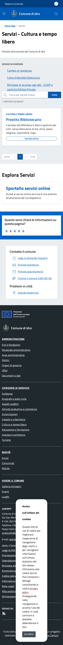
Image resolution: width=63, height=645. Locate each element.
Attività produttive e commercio (19, 409)
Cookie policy (9, 576)
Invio (54, 95)
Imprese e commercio (13, 435)
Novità (6, 452)
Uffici (5, 370)
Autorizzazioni (10, 414)
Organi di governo (11, 365)
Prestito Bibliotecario (23, 119)
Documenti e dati (11, 376)
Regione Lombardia (14, 3)
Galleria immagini (11, 486)
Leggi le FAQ (9, 550)
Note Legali (8, 586)
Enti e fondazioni (11, 345)
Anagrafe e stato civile (14, 399)
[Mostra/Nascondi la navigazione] (4, 13)
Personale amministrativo (16, 350)
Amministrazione (13, 339)
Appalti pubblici (10, 404)
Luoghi (5, 497)
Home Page (10, 25)
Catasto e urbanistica (13, 419)
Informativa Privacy (12, 581)
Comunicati (8, 463)
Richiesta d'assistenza (14, 566)
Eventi (5, 491)
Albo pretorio (9, 591)
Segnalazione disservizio (15, 560)
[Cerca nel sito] (56, 14)
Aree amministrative (13, 355)
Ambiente (7, 394)
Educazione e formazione (15, 430)
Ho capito (28, 634)
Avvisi (5, 458)
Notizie (6, 468)
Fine (32, 157)
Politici (5, 360)
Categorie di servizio (15, 388)
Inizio (7, 157)
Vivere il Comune (13, 481)
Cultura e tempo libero (19, 114)
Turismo (6, 440)
